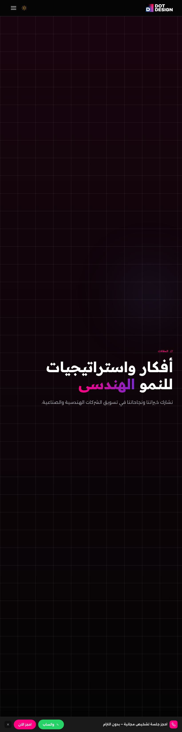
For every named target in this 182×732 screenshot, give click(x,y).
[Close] (8, 724)
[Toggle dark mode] (24, 8)
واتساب (48, 724)
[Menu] (13, 8)
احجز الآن (25, 724)
